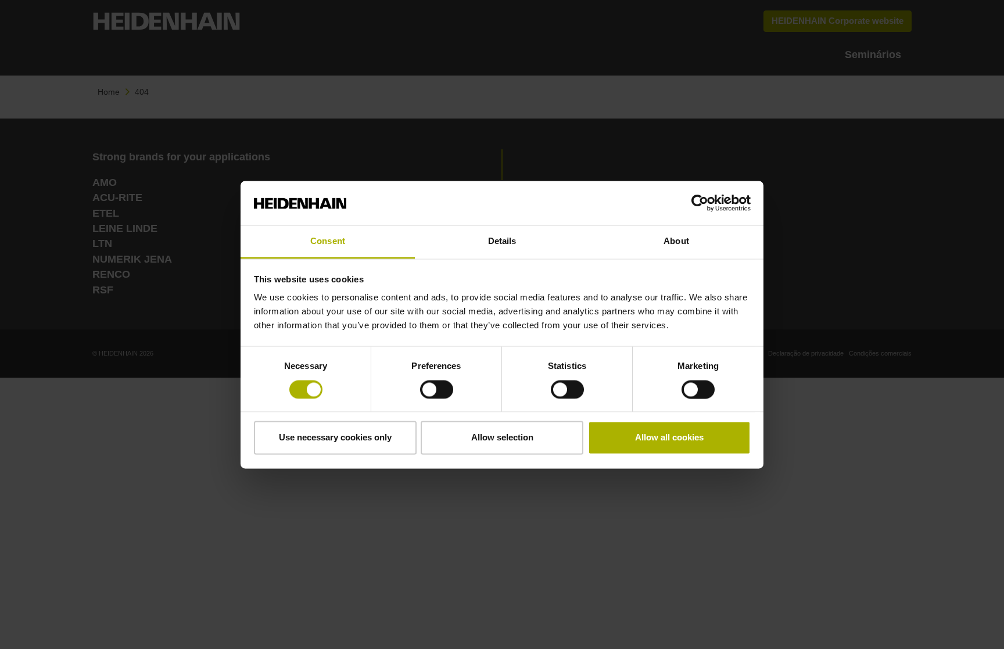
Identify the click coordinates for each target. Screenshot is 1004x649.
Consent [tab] (327, 241)
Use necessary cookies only (335, 438)
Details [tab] (502, 241)
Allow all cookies (669, 438)
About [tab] (676, 241)
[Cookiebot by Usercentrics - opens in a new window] (700, 202)
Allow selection (502, 438)
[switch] (436, 389)
